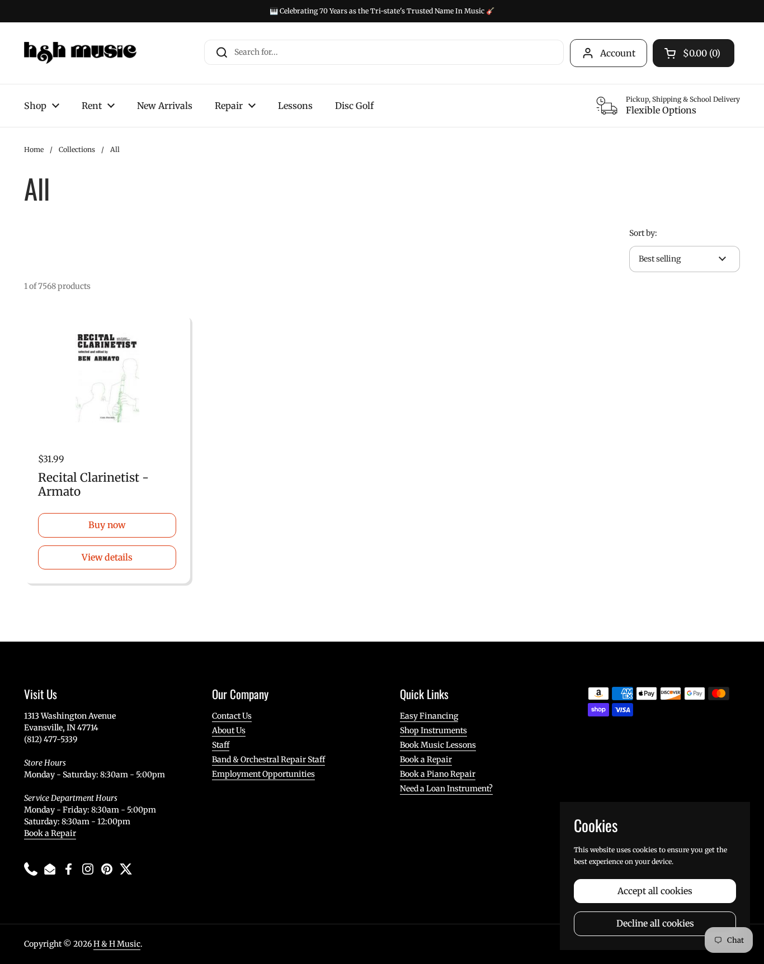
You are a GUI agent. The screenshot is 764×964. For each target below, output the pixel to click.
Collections (77, 149)
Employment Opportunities (263, 774)
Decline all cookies (655, 923)
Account (617, 53)
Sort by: (643, 233)
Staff (220, 745)
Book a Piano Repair (437, 774)
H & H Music (116, 944)
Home (34, 149)
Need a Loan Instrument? (446, 788)
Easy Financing (429, 716)
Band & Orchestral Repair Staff (268, 759)
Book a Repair (50, 833)
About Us (229, 730)
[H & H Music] (80, 53)
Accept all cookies (654, 891)
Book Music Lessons (438, 745)
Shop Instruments (433, 730)
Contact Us (232, 716)
